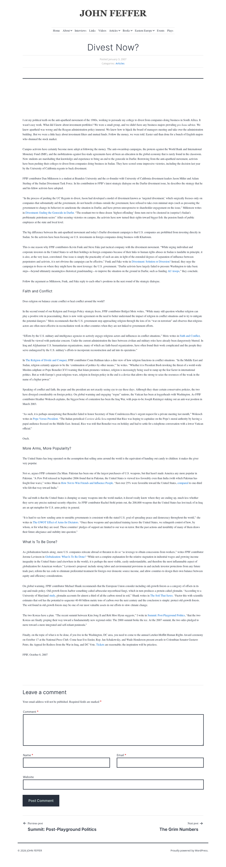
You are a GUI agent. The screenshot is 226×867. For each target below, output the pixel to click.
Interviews (80, 30)
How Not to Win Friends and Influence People (87, 483)
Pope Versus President (45, 418)
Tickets (100, 644)
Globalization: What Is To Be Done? (65, 556)
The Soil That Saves (161, 595)
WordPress (201, 850)
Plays (170, 30)
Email (121, 755)
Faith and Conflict (190, 336)
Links (92, 30)
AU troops (173, 271)
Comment (30, 712)
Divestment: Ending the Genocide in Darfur (49, 212)
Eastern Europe (143, 30)
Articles (113, 30)
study (52, 595)
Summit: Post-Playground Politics (166, 615)
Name (28, 755)
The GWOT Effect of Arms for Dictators (55, 522)
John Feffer (34, 850)
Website (28, 777)
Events (160, 30)
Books (126, 30)
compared (183, 483)
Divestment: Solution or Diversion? (151, 261)
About (66, 30)
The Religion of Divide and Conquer (46, 360)
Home (56, 30)
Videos (102, 30)
